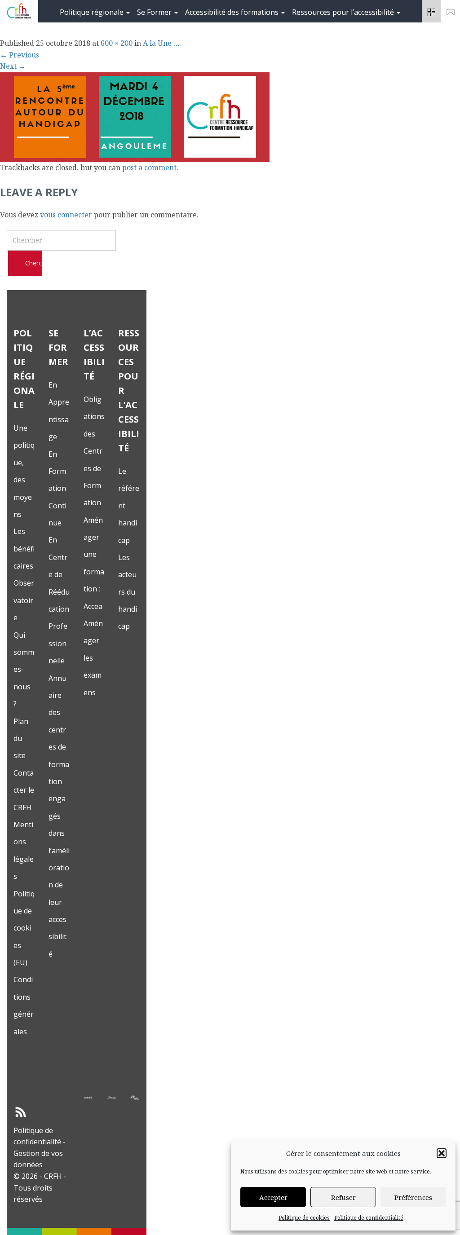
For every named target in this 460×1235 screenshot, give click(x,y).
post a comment (149, 167)
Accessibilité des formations (232, 12)
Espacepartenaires (431, 11)
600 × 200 (117, 43)
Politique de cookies (304, 1218)
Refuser (343, 1197)
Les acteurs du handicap (127, 591)
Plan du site (20, 738)
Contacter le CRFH (23, 790)
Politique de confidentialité (368, 1218)
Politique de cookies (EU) (24, 928)
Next (13, 66)
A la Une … (161, 43)
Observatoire (23, 600)
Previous (19, 55)
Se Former (155, 12)
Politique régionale (92, 12)
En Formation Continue (57, 488)
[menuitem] (94, 11)
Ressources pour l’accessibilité (344, 12)
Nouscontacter (450, 11)
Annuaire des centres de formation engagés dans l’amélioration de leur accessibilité (59, 816)
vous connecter (66, 215)
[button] (441, 1153)
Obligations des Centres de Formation (94, 450)
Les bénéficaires (24, 548)
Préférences (413, 1197)
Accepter (273, 1197)
